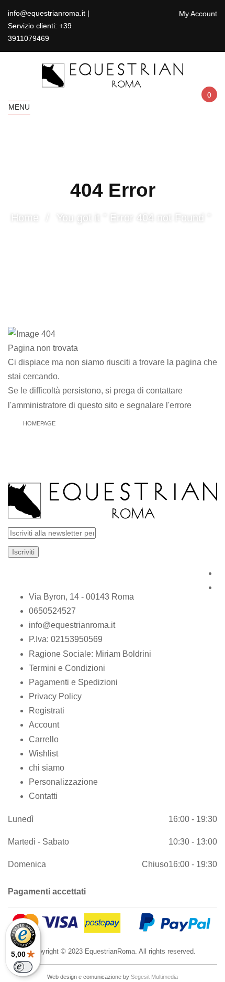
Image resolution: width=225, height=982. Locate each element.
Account (44, 724)
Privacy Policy (55, 696)
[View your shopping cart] (208, 104)
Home (25, 217)
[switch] (23, 967)
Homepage (39, 423)
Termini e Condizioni (67, 668)
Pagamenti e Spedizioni (73, 682)
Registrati (46, 710)
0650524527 (52, 610)
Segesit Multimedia (154, 977)
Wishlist (43, 753)
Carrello (44, 739)
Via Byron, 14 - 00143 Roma (81, 596)
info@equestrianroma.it (72, 625)
